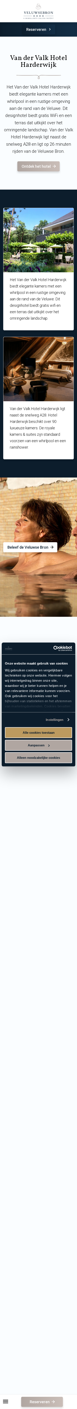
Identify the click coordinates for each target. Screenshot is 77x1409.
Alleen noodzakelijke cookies (38, 757)
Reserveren (36, 29)
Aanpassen (36, 745)
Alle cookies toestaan (39, 732)
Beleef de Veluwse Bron (27, 547)
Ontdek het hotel (36, 166)
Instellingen (54, 720)
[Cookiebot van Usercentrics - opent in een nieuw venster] (54, 648)
